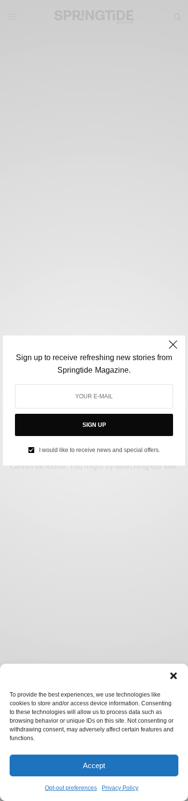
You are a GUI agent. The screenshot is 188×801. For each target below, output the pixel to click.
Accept (94, 765)
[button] (173, 676)
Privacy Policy (120, 788)
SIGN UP (94, 425)
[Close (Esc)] (173, 348)
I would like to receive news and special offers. (99, 450)
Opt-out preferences (71, 788)
